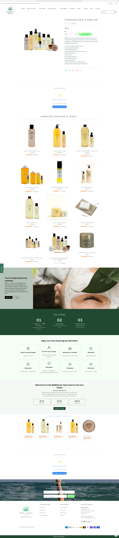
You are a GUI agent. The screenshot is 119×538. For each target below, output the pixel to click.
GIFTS (79, 8)
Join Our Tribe (63, 510)
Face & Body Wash (59, 136)
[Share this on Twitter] (66, 70)
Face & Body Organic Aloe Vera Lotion (87, 136)
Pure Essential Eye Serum (59, 172)
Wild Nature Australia (26, 527)
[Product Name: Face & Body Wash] (30, 429)
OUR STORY (42, 8)
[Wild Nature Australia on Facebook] (82, 522)
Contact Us (62, 515)
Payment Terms (43, 513)
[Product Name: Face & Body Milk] (59, 429)
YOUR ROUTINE (52, 8)
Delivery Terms (43, 510)
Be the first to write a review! (59, 106)
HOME (23, 8)
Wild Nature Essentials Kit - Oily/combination (59, 243)
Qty (65, 31)
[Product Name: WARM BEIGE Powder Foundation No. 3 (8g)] (88, 429)
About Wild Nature (64, 507)
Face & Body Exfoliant (32, 136)
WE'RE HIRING (64, 8)
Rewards (98, 8)
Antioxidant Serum (32, 172)
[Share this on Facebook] (69, 70)
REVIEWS (72, 8)
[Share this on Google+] (77, 70)
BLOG (91, 8)
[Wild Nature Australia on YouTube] (84, 522)
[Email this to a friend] (80, 70)
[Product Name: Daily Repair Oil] (44, 429)
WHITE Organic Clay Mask (87, 240)
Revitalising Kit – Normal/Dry (32, 243)
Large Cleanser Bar (87, 208)
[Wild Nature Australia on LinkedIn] (89, 522)
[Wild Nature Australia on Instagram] (87, 522)
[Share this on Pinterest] (73, 70)
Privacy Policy (42, 507)
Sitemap (32, 527)
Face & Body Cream (59, 208)
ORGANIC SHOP (31, 8)
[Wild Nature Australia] (10, 10)
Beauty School (63, 513)
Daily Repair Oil (32, 208)
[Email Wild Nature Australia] (91, 522)
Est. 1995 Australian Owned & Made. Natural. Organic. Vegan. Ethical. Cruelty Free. (20, 3)
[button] (59, 536)
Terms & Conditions (44, 515)
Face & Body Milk (87, 172)
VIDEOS (86, 8)
